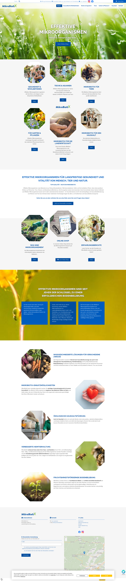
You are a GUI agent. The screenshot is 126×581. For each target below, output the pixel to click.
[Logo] (11, 5)
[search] (19, 1)
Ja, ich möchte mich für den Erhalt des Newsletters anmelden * (39, 550)
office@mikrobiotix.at (46, 1)
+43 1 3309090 (83, 1)
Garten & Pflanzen (104, 5)
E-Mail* (23, 541)
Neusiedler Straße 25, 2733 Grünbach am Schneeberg (65, 1)
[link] (59, 5)
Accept (106, 575)
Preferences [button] (22, 576)
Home (59, 5)
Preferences (82, 575)
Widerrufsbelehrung (83, 525)
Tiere (95, 5)
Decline (94, 575)
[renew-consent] (1, 579)
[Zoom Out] (66, 540)
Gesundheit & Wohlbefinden (71, 5)
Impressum (80, 521)
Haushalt (114, 5)
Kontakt (121, 5)
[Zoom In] (66, 538)
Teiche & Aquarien (86, 5)
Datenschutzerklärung (83, 522)
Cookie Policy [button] (53, 575)
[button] (119, 1)
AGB (79, 527)
